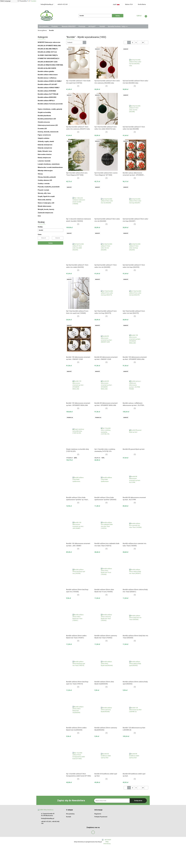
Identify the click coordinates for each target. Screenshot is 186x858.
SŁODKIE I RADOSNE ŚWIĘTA (48, 55)
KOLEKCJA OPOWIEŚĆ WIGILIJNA (49, 45)
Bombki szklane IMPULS (46, 100)
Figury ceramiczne (44, 135)
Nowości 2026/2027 (69, 26)
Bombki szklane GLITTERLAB (48, 94)
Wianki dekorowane (44, 206)
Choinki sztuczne (44, 122)
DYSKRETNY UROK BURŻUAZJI (48, 58)
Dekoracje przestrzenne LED (48, 125)
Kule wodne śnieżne (45, 154)
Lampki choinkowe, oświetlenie (49, 164)
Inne (39, 216)
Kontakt (102, 26)
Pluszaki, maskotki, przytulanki (48, 187)
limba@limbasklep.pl (47, 818)
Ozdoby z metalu (44, 183)
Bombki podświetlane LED (47, 119)
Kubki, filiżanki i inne (45, 151)
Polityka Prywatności (100, 816)
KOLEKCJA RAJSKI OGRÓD (47, 68)
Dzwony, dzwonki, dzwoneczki (48, 132)
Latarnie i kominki (44, 161)
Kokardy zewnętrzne (45, 148)
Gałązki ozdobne (43, 138)
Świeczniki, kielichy (44, 200)
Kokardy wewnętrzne (45, 145)
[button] (69, 810)
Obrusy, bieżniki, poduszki (47, 177)
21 (143, 42)
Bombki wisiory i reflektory (47, 78)
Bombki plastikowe (44, 115)
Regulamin (97, 814)
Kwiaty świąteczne (44, 157)
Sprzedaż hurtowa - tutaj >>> (118, 26)
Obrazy (40, 174)
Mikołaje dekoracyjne (45, 170)
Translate (33, 1)
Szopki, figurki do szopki (46, 196)
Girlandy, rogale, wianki (46, 141)
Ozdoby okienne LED (45, 180)
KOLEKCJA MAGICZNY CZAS (47, 62)
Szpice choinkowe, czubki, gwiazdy (50, 109)
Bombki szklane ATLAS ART (47, 84)
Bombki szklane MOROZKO (47, 97)
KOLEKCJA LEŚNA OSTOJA (47, 52)
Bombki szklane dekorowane (48, 75)
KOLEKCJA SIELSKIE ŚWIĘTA (48, 49)
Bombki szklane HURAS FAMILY (48, 87)
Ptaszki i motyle (43, 190)
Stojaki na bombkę (44, 112)
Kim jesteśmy (44, 26)
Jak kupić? (92, 26)
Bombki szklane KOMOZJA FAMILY (50, 81)
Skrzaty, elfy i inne (44, 193)
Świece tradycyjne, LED (46, 203)
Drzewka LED (42, 128)
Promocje (82, 26)
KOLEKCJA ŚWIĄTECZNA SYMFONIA (50, 65)
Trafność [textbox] (69, 42)
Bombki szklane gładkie (46, 71)
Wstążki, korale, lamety (46, 209)
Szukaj (50, 243)
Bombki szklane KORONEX (47, 91)
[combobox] (76, 42)
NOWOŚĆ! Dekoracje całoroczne (49, 42)
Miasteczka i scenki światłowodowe (50, 167)
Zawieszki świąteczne (45, 213)
